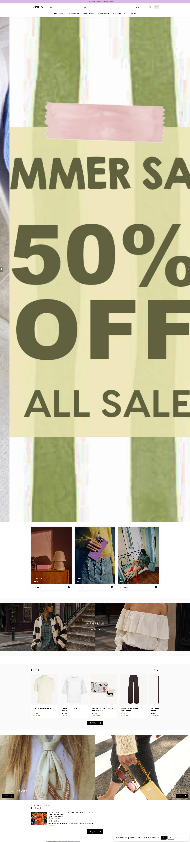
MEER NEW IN (93, 723)
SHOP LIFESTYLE (103, 14)
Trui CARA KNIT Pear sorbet (44, 708)
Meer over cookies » (181, 838)
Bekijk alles (94, 832)
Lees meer (52, 825)
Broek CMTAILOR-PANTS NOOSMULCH (130, 709)
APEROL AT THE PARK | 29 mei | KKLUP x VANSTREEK (70, 812)
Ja (163, 838)
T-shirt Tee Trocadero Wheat (71, 709)
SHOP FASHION (74, 14)
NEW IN (62, 14)
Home (55, 14)
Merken (134, 14)
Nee (171, 838)
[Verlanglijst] (150, 7)
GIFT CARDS (117, 14)
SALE (125, 14)
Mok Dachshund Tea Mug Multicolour (102, 709)
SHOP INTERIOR (88, 14)
